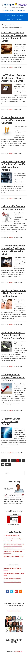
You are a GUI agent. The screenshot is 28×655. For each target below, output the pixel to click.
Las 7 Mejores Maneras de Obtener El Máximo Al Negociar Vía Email (13, 78)
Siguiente (8, 464)
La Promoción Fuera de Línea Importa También (13, 207)
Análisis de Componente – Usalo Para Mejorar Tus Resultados (13, 293)
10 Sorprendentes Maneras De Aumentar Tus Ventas (13, 377)
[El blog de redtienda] (14, 5)
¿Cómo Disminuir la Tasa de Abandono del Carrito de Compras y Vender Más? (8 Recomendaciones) (14, 545)
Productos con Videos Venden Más (12, 582)
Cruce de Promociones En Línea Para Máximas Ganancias (13, 120)
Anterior (4, 461)
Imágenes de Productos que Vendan (12, 578)
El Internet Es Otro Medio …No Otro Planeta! (10, 421)
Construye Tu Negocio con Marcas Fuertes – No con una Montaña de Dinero (14, 36)
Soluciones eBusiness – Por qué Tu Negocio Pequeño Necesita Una (13, 335)
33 (3, 464)
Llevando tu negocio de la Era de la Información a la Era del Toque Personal (13, 165)
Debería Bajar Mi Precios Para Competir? (14, 556)
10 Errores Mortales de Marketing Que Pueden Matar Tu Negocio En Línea (13, 249)
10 (23, 461)
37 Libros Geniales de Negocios (11, 535)
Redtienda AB (18, 651)
